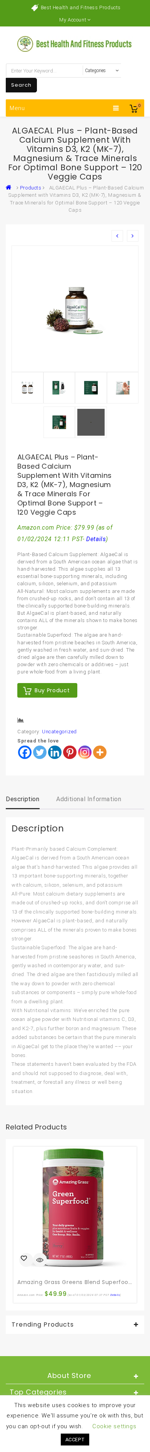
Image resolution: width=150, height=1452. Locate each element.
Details (96, 539)
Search (21, 85)
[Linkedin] (55, 752)
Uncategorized (59, 731)
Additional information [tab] (88, 799)
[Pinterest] (70, 752)
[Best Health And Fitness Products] (10, 188)
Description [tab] (23, 799)
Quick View (40, 1260)
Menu (17, 108)
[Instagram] (85, 752)
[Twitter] (40, 752)
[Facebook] (25, 752)
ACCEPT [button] (75, 1439)
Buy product (52, 690)
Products (31, 188)
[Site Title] (75, 43)
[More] (100, 752)
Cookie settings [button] (114, 1426)
